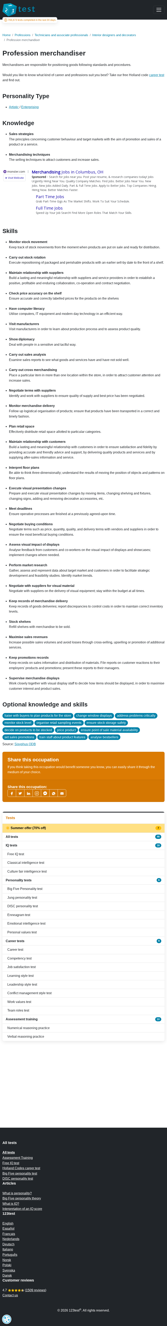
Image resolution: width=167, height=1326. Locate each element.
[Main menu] (159, 10)
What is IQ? (10, 1203)
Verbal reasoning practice (25, 1036)
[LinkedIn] (28, 793)
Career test (15, 949)
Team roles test (18, 1010)
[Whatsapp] (53, 793)
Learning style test (20, 975)
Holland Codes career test (21, 1168)
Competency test (19, 958)
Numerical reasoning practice (28, 1028)
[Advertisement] (83, 1076)
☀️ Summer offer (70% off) (83, 828)
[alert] (6, 1319)
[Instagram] (37, 793)
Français (8, 1234)
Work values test (19, 1002)
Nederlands (10, 1239)
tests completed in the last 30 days (32, 20)
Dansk (7, 1275)
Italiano (7, 1249)
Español (8, 1228)
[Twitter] (20, 793)
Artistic (14, 107)
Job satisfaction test (21, 967)
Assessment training (83, 1019)
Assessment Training (17, 1157)
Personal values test (22, 932)
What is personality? (17, 1193)
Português (9, 1254)
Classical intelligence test (25, 862)
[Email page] (62, 793)
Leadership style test (22, 984)
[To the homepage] (18, 10)
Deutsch (8, 1244)
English (7, 1223)
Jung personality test (22, 897)
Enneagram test (18, 915)
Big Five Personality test (24, 889)
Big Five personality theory (21, 1198)
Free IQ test (15, 854)
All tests (83, 836)
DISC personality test (22, 906)
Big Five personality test (19, 1173)
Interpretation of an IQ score (22, 1209)
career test (156, 75)
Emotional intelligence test (26, 923)
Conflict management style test (29, 993)
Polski (6, 1265)
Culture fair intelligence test (27, 871)
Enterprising (30, 107)
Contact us (10, 1295)
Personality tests (83, 880)
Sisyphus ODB (25, 744)
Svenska (8, 1270)
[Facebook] (12, 793)
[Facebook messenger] (45, 793)
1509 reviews (35, 1290)
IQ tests (83, 845)
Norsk (6, 1260)
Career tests (83, 941)
